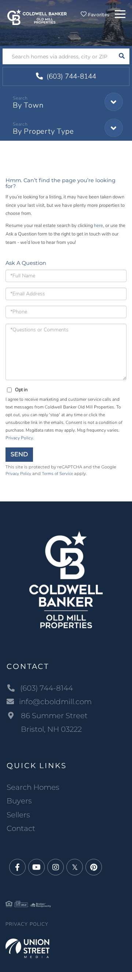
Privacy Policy (19, 438)
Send (19, 454)
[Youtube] (36, 867)
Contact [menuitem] (21, 828)
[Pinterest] (94, 867)
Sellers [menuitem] (18, 814)
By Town (28, 105)
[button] (121, 56)
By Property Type (43, 131)
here (98, 225)
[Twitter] (74, 867)
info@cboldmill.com (55, 701)
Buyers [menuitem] (19, 800)
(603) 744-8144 (70, 76)
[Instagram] (55, 867)
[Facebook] (17, 867)
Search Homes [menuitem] (33, 787)
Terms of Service (57, 473)
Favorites (98, 14)
